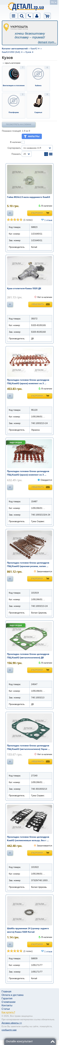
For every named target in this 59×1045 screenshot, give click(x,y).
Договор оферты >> (12, 1023)
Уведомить (38, 304)
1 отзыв (48, 220)
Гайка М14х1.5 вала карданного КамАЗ (28, 197)
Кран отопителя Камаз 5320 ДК (24, 288)
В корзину (37, 212)
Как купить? (8, 1012)
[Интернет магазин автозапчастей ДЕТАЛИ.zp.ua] (26, 7)
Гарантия (7, 998)
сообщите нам (9, 1030)
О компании (8, 1002)
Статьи (6, 1009)
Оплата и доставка (12, 995)
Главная (6, 991)
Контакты (7, 1005)
